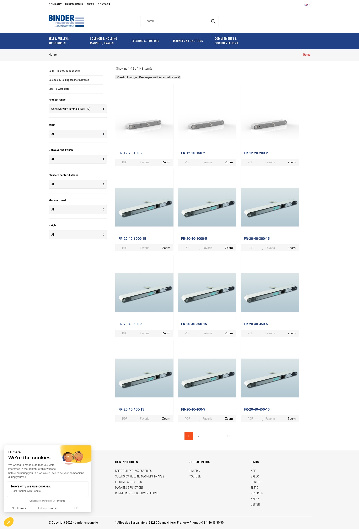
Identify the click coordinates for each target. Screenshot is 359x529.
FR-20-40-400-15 (131, 409)
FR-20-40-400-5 (193, 409)
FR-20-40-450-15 (257, 409)
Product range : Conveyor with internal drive (147, 77)
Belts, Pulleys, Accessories (64, 71)
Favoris (144, 162)
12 (228, 436)
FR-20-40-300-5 (130, 324)
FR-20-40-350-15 (194, 324)
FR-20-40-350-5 (256, 324)
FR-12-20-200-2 (256, 153)
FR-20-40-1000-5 (194, 239)
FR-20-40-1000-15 (132, 239)
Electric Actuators (59, 88)
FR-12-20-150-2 (193, 153)
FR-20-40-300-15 (257, 239)
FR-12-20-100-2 (130, 153)
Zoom (166, 162)
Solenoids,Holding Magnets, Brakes (69, 79)
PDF (124, 162)
